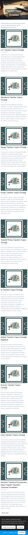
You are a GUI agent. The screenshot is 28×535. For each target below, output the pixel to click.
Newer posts (5, 513)
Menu (25, 3)
